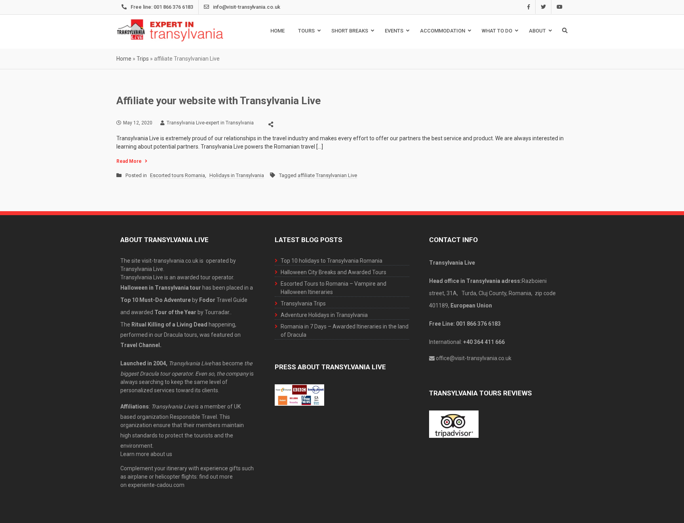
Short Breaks (349, 31)
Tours (306, 31)
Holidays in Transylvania (236, 175)
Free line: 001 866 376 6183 (162, 7)
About (537, 31)
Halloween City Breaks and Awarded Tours (333, 272)
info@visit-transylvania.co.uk (246, 7)
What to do (497, 31)
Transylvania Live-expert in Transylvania (210, 123)
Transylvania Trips (303, 303)
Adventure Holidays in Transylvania (324, 315)
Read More (129, 161)
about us (161, 454)
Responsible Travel (193, 417)
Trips (143, 58)
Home (277, 31)
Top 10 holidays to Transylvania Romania (331, 261)
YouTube (559, 7)
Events (394, 31)
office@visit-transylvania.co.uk (473, 358)
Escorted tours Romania (177, 175)
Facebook (528, 7)
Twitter (543, 7)
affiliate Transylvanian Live (327, 175)
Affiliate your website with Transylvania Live (218, 101)
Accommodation (442, 31)
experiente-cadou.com (156, 485)
